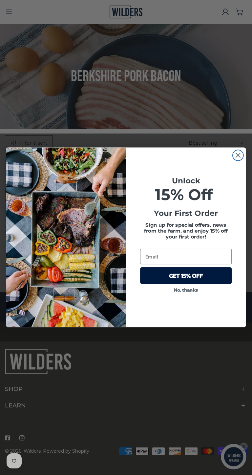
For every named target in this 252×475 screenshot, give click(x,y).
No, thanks (186, 289)
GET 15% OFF (186, 275)
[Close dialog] (238, 155)
